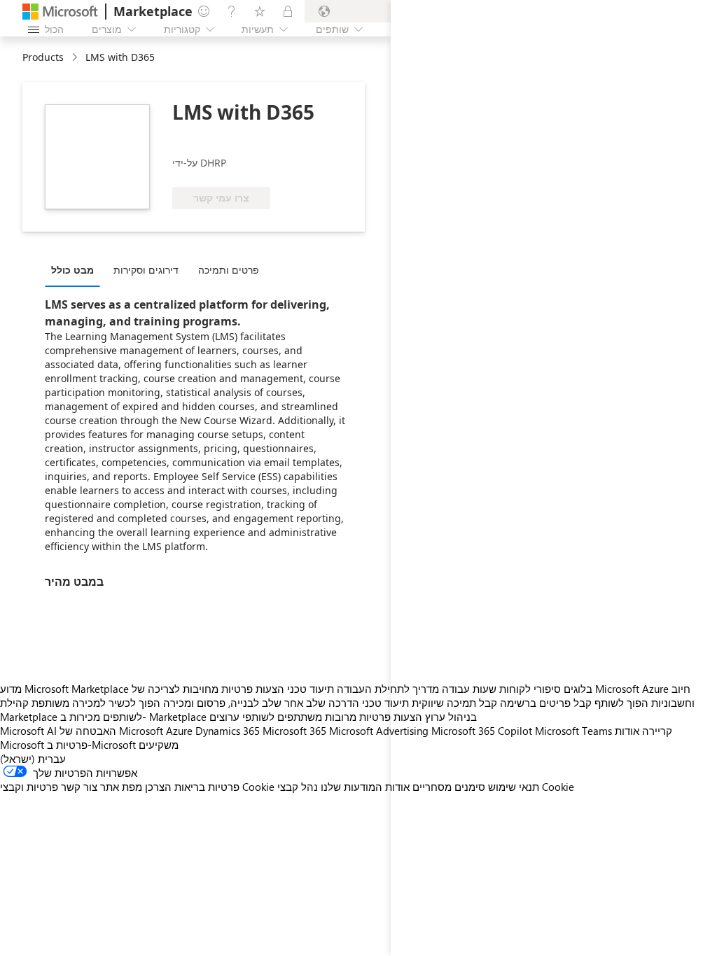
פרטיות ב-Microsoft (91, 745)
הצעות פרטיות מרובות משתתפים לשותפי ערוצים (315, 717)
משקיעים (159, 745)
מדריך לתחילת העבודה (388, 689)
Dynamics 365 (227, 731)
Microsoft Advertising (379, 731)
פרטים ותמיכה (228, 269)
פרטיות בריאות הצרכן (192, 787)
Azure (179, 731)
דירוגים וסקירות (146, 269)
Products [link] (43, 57)
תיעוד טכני (310, 689)
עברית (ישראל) (33, 759)
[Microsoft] (60, 11)
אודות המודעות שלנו (365, 787)
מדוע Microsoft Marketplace (64, 689)
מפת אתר (121, 787)
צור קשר (79, 787)
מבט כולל (72, 269)
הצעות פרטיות (252, 689)
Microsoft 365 (294, 731)
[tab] (76, 269)
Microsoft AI (28, 731)
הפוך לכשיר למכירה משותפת (96, 703)
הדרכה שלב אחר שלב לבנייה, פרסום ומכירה (261, 703)
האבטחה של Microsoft (111, 731)
